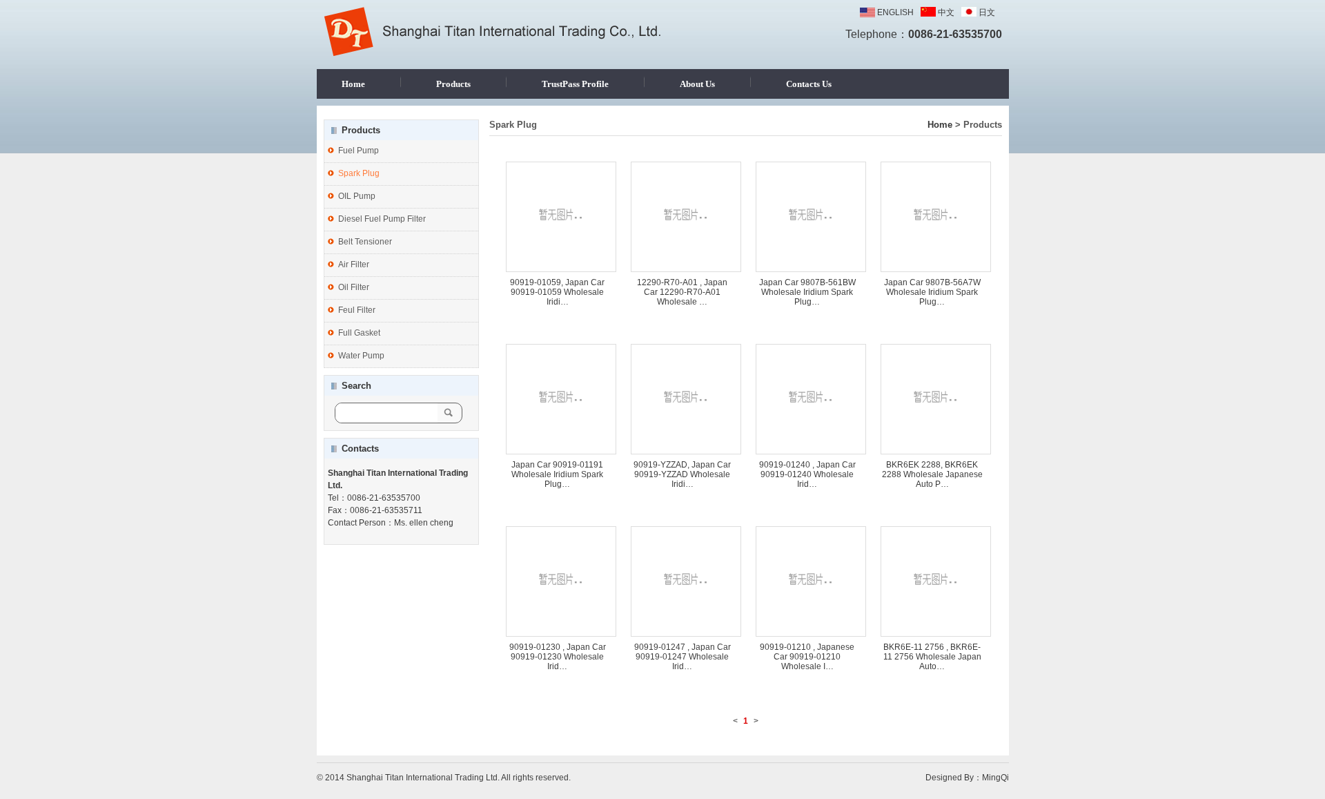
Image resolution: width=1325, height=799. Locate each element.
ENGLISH (895, 12)
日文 (987, 12)
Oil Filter (353, 287)
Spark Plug (359, 173)
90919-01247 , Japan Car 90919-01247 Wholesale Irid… (682, 656)
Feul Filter (356, 310)
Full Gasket (359, 333)
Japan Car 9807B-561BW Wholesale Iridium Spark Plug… (807, 292)
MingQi (995, 777)
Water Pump (361, 355)
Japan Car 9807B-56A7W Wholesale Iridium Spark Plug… (932, 292)
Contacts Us (809, 84)
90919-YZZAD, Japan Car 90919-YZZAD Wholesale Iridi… (682, 474)
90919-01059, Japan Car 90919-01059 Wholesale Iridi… (557, 292)
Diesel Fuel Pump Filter (382, 219)
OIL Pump (356, 196)
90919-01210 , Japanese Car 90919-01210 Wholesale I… (807, 656)
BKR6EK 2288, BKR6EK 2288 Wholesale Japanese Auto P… (932, 474)
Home (353, 84)
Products (453, 84)
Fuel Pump (358, 150)
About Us (697, 84)
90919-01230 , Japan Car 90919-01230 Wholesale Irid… (557, 656)
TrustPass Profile (575, 84)
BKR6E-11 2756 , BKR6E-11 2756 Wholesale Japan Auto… (932, 656)
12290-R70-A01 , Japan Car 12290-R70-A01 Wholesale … (682, 292)
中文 (946, 12)
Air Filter (353, 264)
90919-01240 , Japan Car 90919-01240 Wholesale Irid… (807, 474)
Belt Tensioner (365, 242)
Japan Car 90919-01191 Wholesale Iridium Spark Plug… (557, 474)
